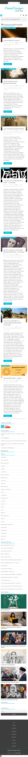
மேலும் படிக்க (7, 64)
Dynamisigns (18, 753)
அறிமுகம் (11, 0)
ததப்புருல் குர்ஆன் (3, 565)
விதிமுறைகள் (14, 745)
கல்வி (2, 506)
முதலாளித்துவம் (3, 530)
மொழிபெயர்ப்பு (13, 28)
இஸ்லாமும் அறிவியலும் (4, 515)
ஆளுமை (2, 465)
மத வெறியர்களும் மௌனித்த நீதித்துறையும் (7, 447)
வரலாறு (2, 468)
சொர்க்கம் (9, 132)
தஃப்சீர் (9, 381)
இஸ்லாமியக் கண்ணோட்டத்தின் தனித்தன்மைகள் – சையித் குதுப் (11, 588)
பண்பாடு (2, 483)
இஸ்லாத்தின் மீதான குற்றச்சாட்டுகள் (6, 524)
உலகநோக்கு (2, 457)
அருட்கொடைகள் (19, 42)
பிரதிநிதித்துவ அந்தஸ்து (7, 88)
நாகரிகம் (2, 503)
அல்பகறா (18, 85)
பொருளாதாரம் (3, 536)
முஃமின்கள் (5, 330)
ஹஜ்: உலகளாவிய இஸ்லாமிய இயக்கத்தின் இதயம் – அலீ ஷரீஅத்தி (11, 574)
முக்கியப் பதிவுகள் (8, 28)
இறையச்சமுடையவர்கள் (7, 255)
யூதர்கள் (9, 45)
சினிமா (2, 492)
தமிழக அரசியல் (3, 527)
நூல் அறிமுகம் (14, 731)
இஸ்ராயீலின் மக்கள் (10, 44)
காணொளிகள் (14, 728)
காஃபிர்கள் (7, 328)
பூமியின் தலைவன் (14, 88)
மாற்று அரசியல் (3, 533)
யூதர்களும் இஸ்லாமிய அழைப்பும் (12, 40)
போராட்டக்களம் (19, 88)
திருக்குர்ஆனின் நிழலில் (16, 44)
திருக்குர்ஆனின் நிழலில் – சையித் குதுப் (7, 571)
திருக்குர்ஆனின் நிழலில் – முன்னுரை (13, 378)
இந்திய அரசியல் (3, 477)
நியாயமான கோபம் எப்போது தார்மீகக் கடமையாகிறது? (9, 699)
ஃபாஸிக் (18, 184)
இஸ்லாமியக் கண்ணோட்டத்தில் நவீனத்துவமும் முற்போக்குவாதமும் (11, 559)
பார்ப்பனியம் (2, 480)
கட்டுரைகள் (14, 725)
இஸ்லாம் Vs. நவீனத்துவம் (4, 553)
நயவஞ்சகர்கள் (6, 257)
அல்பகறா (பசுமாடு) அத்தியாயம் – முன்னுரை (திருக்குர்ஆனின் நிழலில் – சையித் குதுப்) (13, 322)
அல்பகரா (5, 44)
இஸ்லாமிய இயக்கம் (4, 486)
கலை (1, 509)
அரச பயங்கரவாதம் (4, 460)
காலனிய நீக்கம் (3, 495)
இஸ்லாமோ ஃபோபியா (4, 474)
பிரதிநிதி (20, 132)
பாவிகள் (16, 186)
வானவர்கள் (10, 134)
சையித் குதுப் (12, 42)
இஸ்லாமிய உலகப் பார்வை (20, 380)
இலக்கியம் (2, 512)
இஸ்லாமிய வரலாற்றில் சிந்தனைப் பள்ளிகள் (7, 545)
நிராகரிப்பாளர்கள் (11, 257)
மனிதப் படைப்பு (20, 186)
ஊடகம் (2, 521)
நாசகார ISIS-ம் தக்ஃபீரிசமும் (5, 580)
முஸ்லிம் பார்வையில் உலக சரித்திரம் (6, 568)
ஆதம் (21, 85)
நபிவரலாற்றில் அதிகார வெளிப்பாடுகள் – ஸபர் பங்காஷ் (9, 577)
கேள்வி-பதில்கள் (13, 734)
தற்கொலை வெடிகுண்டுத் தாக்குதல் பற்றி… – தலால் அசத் (9, 562)
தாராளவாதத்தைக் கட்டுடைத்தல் (6, 550)
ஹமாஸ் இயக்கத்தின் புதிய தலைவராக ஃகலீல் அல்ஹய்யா (10, 682)
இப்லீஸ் (23, 85)
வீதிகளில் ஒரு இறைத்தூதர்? (5, 437)
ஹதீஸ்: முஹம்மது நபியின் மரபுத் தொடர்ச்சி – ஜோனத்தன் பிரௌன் (11, 586)
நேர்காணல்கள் (14, 737)
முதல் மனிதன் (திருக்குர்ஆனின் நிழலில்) (14, 129)
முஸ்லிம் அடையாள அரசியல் (5, 489)
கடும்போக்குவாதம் (4, 498)
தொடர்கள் (2, 28)
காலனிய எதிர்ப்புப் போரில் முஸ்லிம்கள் (6, 548)
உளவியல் (2, 518)
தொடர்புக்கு (16, 0)
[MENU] (1, 15)
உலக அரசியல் (3, 471)
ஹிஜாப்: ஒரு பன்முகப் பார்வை (5, 556)
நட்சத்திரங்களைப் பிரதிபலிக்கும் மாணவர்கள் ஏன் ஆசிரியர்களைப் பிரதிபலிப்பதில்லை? (14, 440)
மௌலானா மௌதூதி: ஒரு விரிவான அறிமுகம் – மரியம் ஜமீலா (10, 583)
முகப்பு (14, 722)
